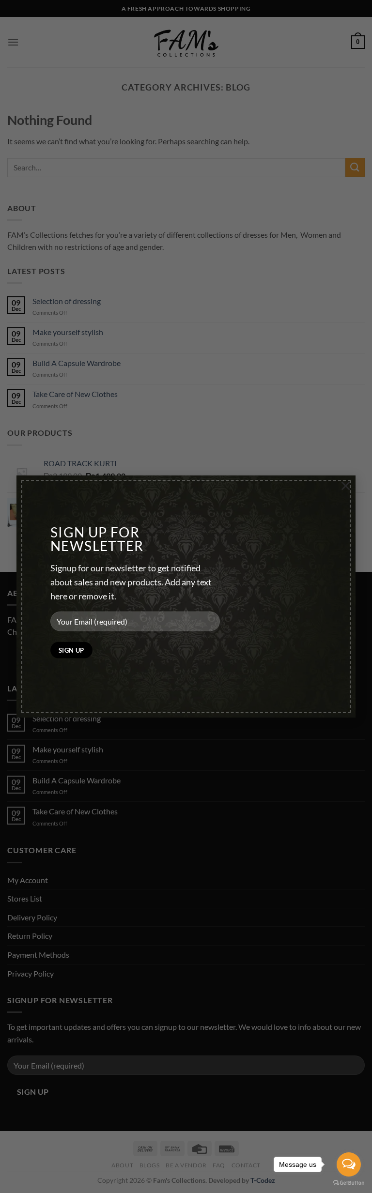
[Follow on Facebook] (16, 656)
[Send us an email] (51, 656)
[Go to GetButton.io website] (348, 1183)
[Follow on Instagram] (34, 656)
